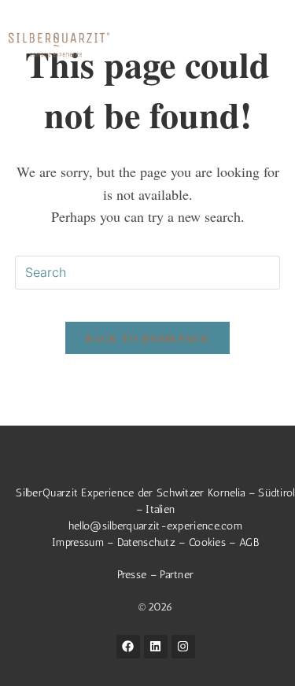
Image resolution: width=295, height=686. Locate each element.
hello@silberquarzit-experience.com (155, 526)
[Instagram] (183, 646)
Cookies (207, 542)
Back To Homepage (147, 337)
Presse (133, 574)
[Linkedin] (156, 646)
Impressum (78, 542)
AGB (249, 542)
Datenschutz (146, 542)
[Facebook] (128, 646)
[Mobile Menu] (275, 44)
